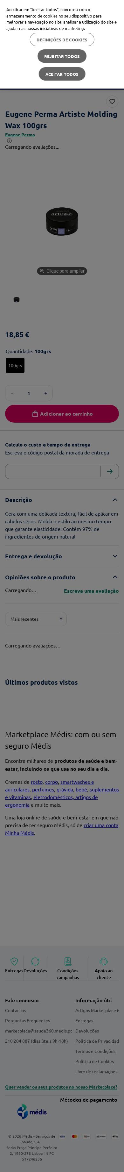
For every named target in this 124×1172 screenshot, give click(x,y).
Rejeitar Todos (62, 56)
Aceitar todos (62, 74)
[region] (62, 44)
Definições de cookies (62, 39)
